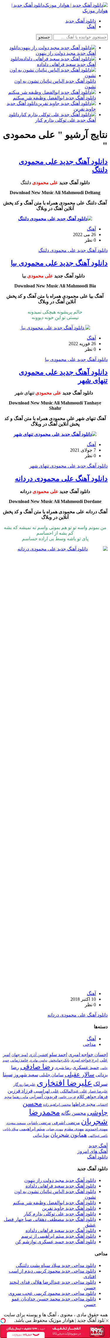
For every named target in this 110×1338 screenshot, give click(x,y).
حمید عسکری (85, 1067)
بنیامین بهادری (38, 1060)
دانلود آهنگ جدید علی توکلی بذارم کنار (60, 1213)
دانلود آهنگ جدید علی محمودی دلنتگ (73, 250)
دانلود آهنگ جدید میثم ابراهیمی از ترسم (58, 1236)
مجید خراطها (83, 1104)
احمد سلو (58, 1054)
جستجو (44, 37)
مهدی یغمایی (54, 1129)
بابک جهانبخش (59, 1060)
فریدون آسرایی (43, 1096)
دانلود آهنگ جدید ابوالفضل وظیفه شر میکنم (54, 1202)
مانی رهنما (20, 1097)
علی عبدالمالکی (73, 1091)
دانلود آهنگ (97, 1156)
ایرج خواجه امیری (85, 1060)
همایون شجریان (68, 1135)
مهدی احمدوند (96, 1129)
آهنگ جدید (98, 1145)
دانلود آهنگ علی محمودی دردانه (61, 478)
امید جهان (19, 1054)
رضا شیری (63, 1068)
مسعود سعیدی (16, 1123)
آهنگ (91, 26)
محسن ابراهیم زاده (57, 1104)
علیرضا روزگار (24, 1084)
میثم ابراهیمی (32, 1129)
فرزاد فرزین (20, 1091)
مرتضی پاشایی (39, 1123)
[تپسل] (3, 1321)
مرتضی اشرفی (66, 1122)
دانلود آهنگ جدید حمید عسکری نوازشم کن (55, 1241)
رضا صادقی (37, 1067)
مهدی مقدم (74, 1129)
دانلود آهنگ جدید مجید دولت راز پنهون (60, 1180)
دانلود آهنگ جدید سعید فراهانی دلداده (61, 1185)
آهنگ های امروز (92, 1151)
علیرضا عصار (98, 1091)
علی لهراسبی (46, 1090)
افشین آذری (38, 1055)
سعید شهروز (26, 1074)
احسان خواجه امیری (88, 1054)
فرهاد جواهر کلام (92, 1096)
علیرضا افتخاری (64, 1083)
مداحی (89, 1044)
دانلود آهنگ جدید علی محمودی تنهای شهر (68, 465)
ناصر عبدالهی (98, 1135)
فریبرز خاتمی (67, 1097)
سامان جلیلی (51, 1075)
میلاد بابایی (10, 1129)
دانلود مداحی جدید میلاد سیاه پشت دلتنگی (56, 1265)
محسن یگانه (73, 1113)
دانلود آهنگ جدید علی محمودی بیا (59, 263)
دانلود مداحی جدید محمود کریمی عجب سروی (52, 1293)
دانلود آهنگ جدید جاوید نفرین (69, 1208)
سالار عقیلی (79, 1074)
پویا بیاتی (41, 1135)
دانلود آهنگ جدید (80, 20)
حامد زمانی (19, 1060)
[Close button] (107, 1321)
